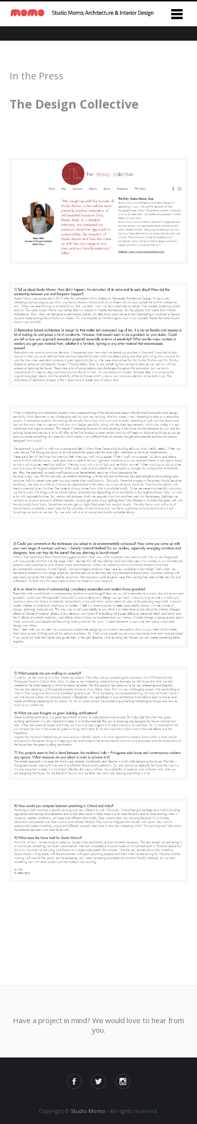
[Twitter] (98, 1081)
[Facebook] (74, 1081)
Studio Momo (88, 1110)
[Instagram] (123, 1081)
